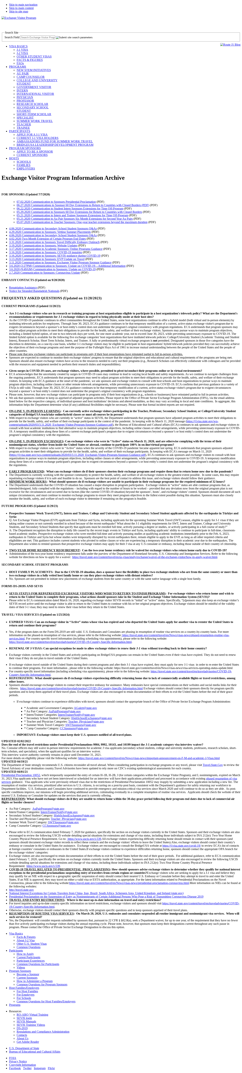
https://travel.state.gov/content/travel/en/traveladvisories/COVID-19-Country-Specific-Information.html (81, 688)
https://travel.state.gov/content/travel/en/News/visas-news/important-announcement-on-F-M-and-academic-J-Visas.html (149, 758)
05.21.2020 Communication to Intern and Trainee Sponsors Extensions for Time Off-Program (72, 215)
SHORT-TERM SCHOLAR (34, 114)
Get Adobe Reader (28, 1041)
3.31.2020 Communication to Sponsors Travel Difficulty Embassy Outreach (54, 242)
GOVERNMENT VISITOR (34, 87)
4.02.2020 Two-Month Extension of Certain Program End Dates (47, 238)
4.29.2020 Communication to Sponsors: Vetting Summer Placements (50, 231)
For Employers (25, 994)
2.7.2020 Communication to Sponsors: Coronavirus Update (44, 272)
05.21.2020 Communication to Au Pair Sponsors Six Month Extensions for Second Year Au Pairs (75, 218)
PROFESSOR (25, 100)
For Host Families (27, 991)
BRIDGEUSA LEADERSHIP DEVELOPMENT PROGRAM (55, 144)
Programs (14, 1004)
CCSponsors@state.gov (57, 825)
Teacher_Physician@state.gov (69, 818)
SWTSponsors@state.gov (63, 822)
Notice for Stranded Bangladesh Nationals (34, 291)
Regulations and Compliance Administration (43, 1031)
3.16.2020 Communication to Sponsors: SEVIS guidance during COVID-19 (54, 255)
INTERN (22, 90)
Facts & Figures (26, 937)
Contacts (22, 1035)
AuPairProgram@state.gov (48, 808)
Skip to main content (21, 8)
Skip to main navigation (23, 4)
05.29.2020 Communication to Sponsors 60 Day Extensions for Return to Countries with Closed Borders (79, 212)
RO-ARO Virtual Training (32, 1014)
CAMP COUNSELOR (31, 76)
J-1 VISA (22, 49)
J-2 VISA (22, 53)
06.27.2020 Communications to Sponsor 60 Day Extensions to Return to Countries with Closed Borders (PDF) (83, 205)
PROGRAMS (17, 66)
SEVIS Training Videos (31, 1024)
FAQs (20, 63)
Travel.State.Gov (213, 765)
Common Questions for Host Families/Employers (46, 1001)
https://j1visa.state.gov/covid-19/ (181, 845)
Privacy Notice (18, 1061)
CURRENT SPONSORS (32, 155)
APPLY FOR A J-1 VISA (32, 134)
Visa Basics (16, 933)
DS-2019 (22, 1028)
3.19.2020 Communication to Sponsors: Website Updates (43, 245)
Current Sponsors (27, 977)
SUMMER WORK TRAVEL (35, 121)
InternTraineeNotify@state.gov (59, 812)
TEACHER (24, 124)
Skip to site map (18, 11)
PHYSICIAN (25, 97)
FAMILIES (23, 165)
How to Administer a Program (35, 981)
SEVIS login (24, 1018)
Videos (21, 967)
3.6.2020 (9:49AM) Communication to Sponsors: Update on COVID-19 (52, 269)
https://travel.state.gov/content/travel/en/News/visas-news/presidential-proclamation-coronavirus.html (129, 883)
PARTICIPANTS (19, 131)
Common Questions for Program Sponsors (42, 984)
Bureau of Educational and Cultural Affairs (34, 1051)
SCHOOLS (24, 161)
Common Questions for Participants (38, 964)
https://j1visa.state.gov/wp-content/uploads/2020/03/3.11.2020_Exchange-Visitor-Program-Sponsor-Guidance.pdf (77, 454)
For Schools (24, 998)
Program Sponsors (20, 970)
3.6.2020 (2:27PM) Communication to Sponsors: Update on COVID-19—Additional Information (67, 265)
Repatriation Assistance (23, 287)
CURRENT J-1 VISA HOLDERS (37, 138)
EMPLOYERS (26, 168)
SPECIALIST (25, 117)
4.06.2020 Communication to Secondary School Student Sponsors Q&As (53, 228)
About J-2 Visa (26, 940)
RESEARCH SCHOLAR (32, 104)
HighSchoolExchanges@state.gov (74, 815)
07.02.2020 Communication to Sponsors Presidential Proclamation (56, 201)
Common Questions (28, 947)
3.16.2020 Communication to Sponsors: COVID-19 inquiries (45, 252)
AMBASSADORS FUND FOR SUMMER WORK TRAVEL (55, 141)
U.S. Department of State (24, 1048)
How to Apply (25, 953)
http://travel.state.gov (21, 889)
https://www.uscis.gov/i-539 (84, 838)
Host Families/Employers (24, 987)
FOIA (12, 1058)
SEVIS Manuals (26, 1021)
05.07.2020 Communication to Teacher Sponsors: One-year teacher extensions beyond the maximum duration (82, 222)
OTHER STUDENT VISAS (34, 56)
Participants (16, 950)
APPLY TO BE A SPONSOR (35, 151)
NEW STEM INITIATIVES (34, 70)
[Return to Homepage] (19, 17)
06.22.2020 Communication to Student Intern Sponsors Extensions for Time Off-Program (70, 208)
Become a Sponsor (28, 974)
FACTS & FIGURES (30, 59)
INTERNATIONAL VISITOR (35, 93)
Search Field (12, 37)
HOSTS (14, 158)
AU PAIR (23, 73)
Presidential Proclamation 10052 (21, 775)
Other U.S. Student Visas (32, 943)
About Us (22, 1038)
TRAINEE (23, 127)
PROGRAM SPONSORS (25, 148)
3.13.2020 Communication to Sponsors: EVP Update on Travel (47, 259)
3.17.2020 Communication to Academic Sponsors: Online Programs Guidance (55, 248)
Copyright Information (22, 1064)
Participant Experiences (31, 960)
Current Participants (28, 957)
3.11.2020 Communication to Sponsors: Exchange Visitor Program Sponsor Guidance (60, 262)
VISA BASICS (18, 46)
